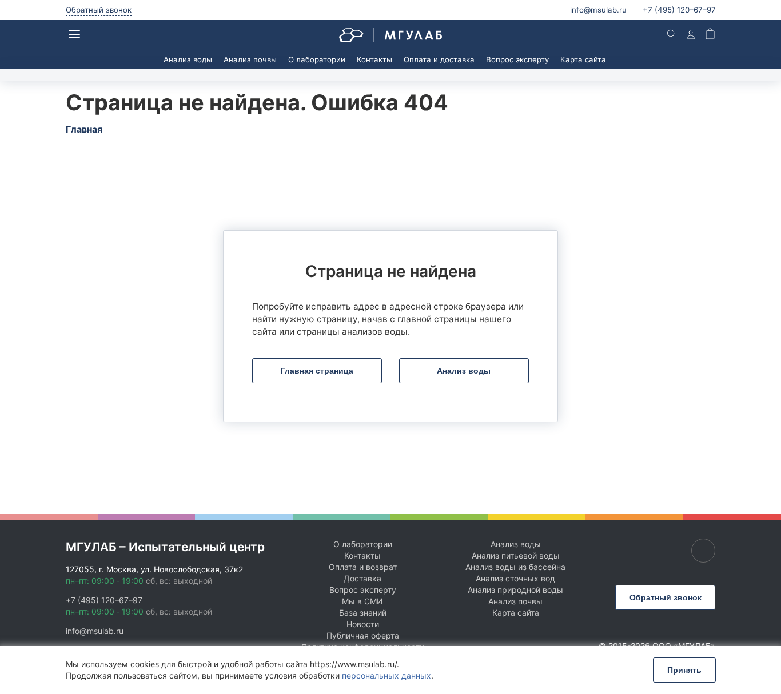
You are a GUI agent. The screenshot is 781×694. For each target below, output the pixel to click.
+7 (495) (679, 9)
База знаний (362, 612)
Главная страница (317, 370)
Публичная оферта (362, 635)
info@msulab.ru (598, 9)
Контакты (374, 59)
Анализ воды (188, 59)
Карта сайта (583, 59)
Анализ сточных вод (515, 578)
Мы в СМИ (362, 601)
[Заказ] (710, 35)
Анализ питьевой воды (516, 555)
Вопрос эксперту (517, 59)
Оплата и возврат (363, 567)
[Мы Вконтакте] (703, 551)
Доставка (362, 578)
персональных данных (386, 675)
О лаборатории (316, 59)
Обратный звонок (99, 9)
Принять (684, 670)
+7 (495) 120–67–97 (104, 600)
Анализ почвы (250, 59)
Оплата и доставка (439, 59)
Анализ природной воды (515, 590)
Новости (362, 624)
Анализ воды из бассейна (515, 567)
